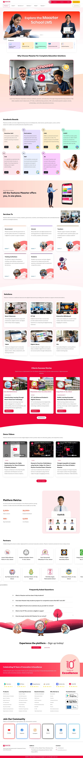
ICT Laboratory (6, 702)
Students (52, 702)
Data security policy (12, 748)
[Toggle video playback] (41, 77)
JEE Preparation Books (23, 700)
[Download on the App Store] (73, 701)
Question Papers (22, 693)
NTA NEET (36, 706)
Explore (6, 146)
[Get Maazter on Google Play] (73, 696)
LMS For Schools (6, 693)
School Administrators (54, 708)
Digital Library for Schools (8, 711)
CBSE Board (36, 698)
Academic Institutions (54, 711)
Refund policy (8, 749)
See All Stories (41, 417)
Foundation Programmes (23, 708)
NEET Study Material (23, 698)
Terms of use (5, 748)
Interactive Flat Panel (7, 704)
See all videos (41, 481)
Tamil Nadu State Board (39, 693)
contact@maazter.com (62, 750)
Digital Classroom (6, 700)
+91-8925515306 (61, 748)
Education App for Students (8, 696)
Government (52, 693)
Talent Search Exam (38, 711)
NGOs (68, 1)
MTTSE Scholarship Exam (39, 704)
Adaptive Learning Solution (8, 708)
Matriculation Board (38, 696)
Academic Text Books (23, 711)
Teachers (52, 698)
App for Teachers (6, 698)
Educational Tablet (6, 706)
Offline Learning (22, 706)
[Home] (50, 2)
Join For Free (76, 5)
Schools (55, 1)
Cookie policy (19, 748)
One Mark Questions (23, 696)
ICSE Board (36, 702)
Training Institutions (54, 700)
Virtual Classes (21, 704)
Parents (61, 1)
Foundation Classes (22, 702)
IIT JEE (35, 708)
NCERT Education (37, 700)
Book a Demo (76, 1)
